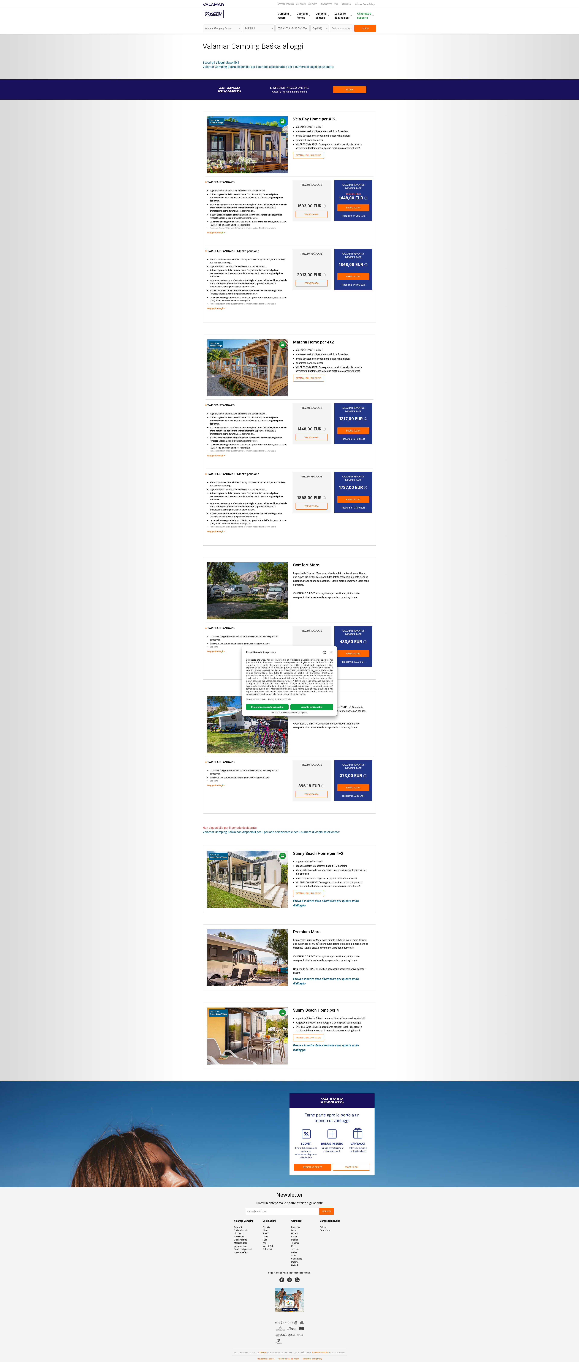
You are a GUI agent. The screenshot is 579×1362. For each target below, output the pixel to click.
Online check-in (241, 1230)
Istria (265, 1230)
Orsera (294, 1233)
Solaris (323, 1227)
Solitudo (295, 1265)
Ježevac (295, 1249)
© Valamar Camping (320, 1352)
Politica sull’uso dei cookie (288, 1359)
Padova (295, 1262)
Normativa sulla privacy (312, 1359)
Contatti (312, 4)
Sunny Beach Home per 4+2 (318, 853)
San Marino (296, 1259)
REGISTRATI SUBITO (312, 1167)
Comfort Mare (306, 565)
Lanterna (295, 1227)
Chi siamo (301, 4)
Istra (293, 1230)
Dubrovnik (267, 1249)
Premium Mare (306, 931)
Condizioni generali (243, 1249)
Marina (294, 1240)
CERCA (365, 28)
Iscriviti (326, 1211)
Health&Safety (241, 1252)
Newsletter (326, 4)
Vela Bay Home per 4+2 (314, 119)
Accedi (349, 89)
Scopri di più (351, 1167)
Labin (265, 1236)
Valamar (262, 1352)
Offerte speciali (285, 4)
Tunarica (295, 1243)
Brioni (294, 1236)
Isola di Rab (268, 1246)
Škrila (293, 1255)
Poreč (265, 1233)
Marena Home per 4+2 (313, 342)
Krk (264, 1243)
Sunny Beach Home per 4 (316, 1010)
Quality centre (240, 1240)
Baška (294, 1252)
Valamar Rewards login (365, 4)
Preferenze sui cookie (265, 1359)
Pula (265, 1240)
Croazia (266, 1227)
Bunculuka (325, 1230)
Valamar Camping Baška (242, 46)
